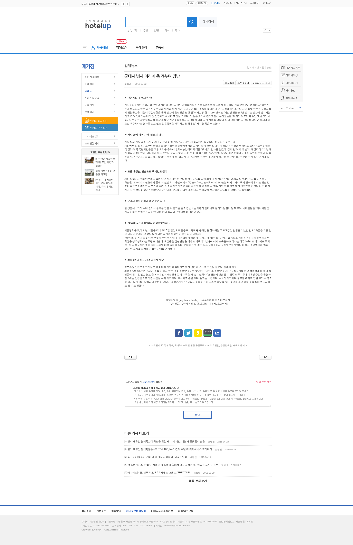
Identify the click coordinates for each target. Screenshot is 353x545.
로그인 (190, 3)
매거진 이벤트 (92, 77)
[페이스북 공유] (179, 333)
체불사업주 (292, 98)
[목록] (265, 357)
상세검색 (208, 22)
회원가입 (202, 3)
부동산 (159, 48)
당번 (156, 30)
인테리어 (89, 84)
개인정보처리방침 (136, 511)
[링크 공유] (217, 333)
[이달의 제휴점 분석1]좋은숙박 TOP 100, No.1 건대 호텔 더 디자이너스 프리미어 (168, 449)
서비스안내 (241, 3)
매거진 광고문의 (98, 120)
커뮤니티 (227, 3)
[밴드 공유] (207, 333)
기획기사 (89, 105)
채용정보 (102, 48)
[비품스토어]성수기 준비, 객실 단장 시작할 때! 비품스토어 (155, 457)
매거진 (255, 67)
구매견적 (141, 48)
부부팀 (133, 30)
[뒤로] (130, 357)
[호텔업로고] (98, 31)
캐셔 (166, 30)
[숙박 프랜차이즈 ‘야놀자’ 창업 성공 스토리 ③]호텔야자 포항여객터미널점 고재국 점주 (171, 464)
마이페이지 (292, 82)
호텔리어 (89, 111)
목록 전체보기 (198, 480)
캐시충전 (290, 90)
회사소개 (86, 511)
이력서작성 (292, 75)
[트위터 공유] (188, 333)
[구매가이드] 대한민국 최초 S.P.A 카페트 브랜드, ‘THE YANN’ (157, 472)
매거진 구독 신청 (99, 127)
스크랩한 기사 (92, 143)
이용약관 (116, 511)
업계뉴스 (89, 91)
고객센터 (254, 3)
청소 (177, 30)
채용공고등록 (293, 67)
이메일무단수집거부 (162, 511)
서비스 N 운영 (92, 98)
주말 (145, 30)
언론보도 (101, 511)
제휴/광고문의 (185, 511)
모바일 (216, 3)
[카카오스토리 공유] (198, 333)
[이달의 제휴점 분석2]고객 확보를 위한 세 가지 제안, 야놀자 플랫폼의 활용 (164, 441)
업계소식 (121, 48)
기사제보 (89, 136)
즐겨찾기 (267, 3)
